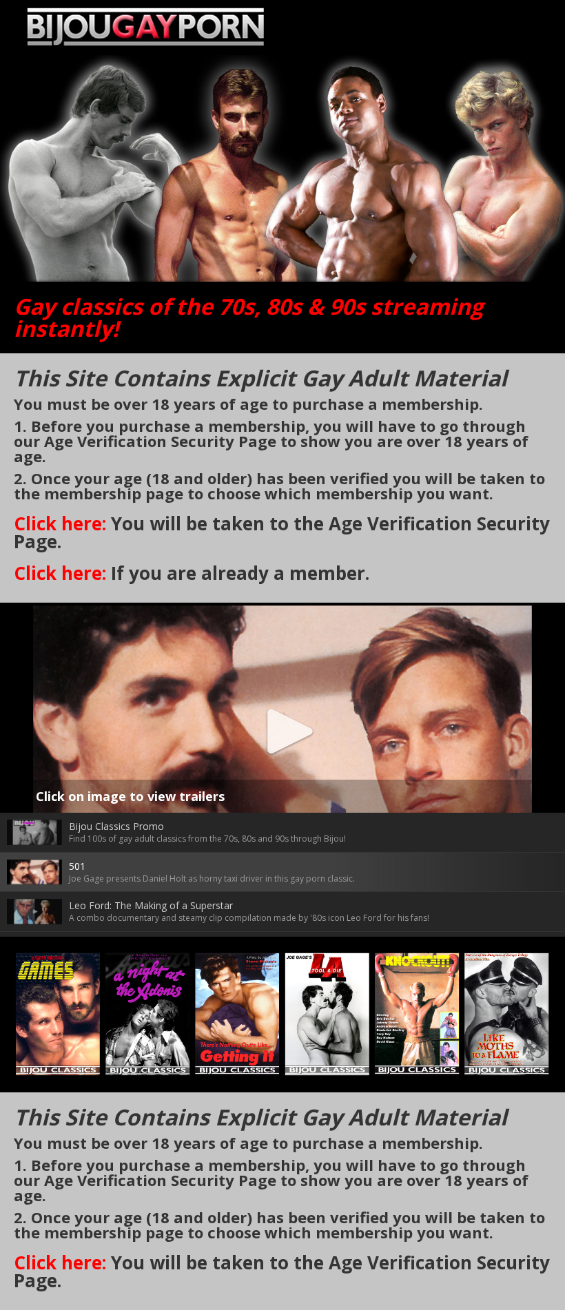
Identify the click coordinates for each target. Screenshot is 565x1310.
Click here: (60, 523)
